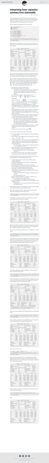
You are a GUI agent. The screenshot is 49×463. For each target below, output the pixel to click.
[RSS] (29, 455)
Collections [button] (42, 2)
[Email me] (26, 455)
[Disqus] (24, 439)
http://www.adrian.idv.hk (31, 458)
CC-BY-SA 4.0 (24, 458)
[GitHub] (23, 455)
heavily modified (22, 460)
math (33, 14)
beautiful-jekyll (26, 460)
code (35, 14)
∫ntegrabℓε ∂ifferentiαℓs (7, 2)
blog (38, 14)
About (46, 2)
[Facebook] (20, 455)
